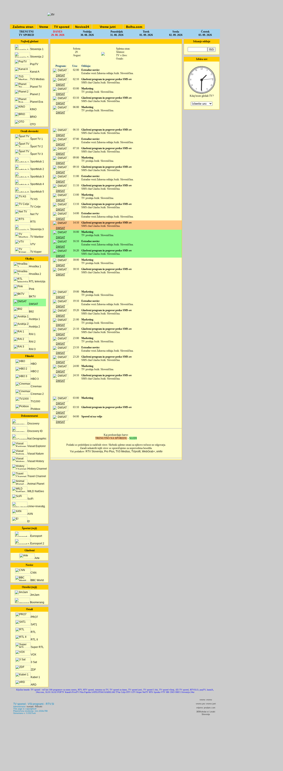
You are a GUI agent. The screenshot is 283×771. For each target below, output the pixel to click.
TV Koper (36, 251)
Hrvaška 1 (35, 266)
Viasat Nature (35, 453)
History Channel (37, 468)
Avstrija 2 (34, 326)
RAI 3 (32, 349)
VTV (32, 244)
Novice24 (82, 27)
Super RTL (37, 647)
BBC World (37, 580)
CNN (33, 572)
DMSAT (33, 304)
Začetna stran (23, 27)
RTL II (34, 639)
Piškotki (38, 706)
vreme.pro (200, 704)
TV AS (34, 199)
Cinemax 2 (37, 393)
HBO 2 (35, 371)
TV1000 (35, 401)
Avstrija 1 (34, 319)
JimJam (34, 594)
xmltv (159, 451)
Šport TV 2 (36, 146)
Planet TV (36, 86)
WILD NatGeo (35, 491)
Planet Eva (36, 101)
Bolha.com (134, 27)
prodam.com (209, 708)
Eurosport (36, 536)
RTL (33, 632)
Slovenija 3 (37, 229)
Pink (31, 289)
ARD (33, 684)
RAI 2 (32, 341)
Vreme (43, 27)
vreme (202, 700)
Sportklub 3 (37, 176)
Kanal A (34, 71)
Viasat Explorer (36, 446)
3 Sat (34, 662)
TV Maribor (37, 236)
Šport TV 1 (36, 139)
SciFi (30, 498)
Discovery (33, 423)
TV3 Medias (37, 79)
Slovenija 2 (37, 56)
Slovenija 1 (37, 49)
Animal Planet (35, 483)
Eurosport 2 (37, 543)
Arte (37, 558)
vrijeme (199, 708)
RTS (33, 221)
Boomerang (37, 602)
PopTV (34, 64)
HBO (33, 363)
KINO (33, 109)
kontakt (30, 706)
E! (28, 521)
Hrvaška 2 (35, 274)
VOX (33, 654)
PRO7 (34, 617)
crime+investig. (36, 506)
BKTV (32, 296)
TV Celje (35, 206)
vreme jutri (211, 704)
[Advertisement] (116, 120)
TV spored (61, 27)
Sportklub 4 (37, 184)
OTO (33, 124)
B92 (31, 311)
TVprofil (136, 451)
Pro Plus (109, 451)
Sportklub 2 (37, 169)
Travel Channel (36, 476)
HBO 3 (35, 378)
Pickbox (35, 409)
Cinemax (36, 386)
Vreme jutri (108, 27)
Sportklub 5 (37, 191)
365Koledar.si (202, 712)
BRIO (33, 116)
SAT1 (34, 624)
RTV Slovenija (94, 451)
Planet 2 (35, 94)
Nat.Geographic (36, 438)
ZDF (33, 669)
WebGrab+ (148, 451)
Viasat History (35, 461)
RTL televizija (37, 281)
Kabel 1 (35, 677)
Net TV (34, 214)
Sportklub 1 (37, 161)
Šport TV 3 (36, 154)
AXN (30, 513)
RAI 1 (32, 334)
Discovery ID (35, 431)
